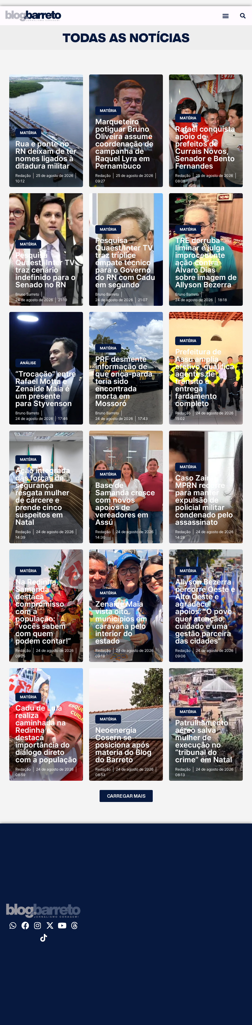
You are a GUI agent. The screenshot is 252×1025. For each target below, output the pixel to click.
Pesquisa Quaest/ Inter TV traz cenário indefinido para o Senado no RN (45, 270)
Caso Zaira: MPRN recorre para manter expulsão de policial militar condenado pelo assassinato (204, 500)
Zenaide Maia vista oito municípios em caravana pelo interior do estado (121, 622)
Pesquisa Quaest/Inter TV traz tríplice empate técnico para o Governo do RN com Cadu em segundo (125, 262)
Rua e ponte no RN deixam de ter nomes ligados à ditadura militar (46, 154)
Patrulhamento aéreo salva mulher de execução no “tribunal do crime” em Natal (203, 741)
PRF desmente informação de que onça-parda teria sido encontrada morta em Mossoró (123, 381)
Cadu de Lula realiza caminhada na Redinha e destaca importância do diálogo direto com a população (46, 734)
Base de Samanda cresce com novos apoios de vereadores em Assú (125, 504)
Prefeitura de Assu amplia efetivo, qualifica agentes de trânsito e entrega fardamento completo (204, 377)
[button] (225, 15)
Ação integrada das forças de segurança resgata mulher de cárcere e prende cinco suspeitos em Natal (42, 496)
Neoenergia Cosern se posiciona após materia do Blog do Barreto (123, 745)
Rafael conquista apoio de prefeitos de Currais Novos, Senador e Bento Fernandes (205, 147)
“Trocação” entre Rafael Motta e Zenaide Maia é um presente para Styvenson (45, 388)
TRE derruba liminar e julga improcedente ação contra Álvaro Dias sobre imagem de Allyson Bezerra (206, 262)
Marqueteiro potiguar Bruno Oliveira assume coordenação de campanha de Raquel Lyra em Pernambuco (124, 143)
